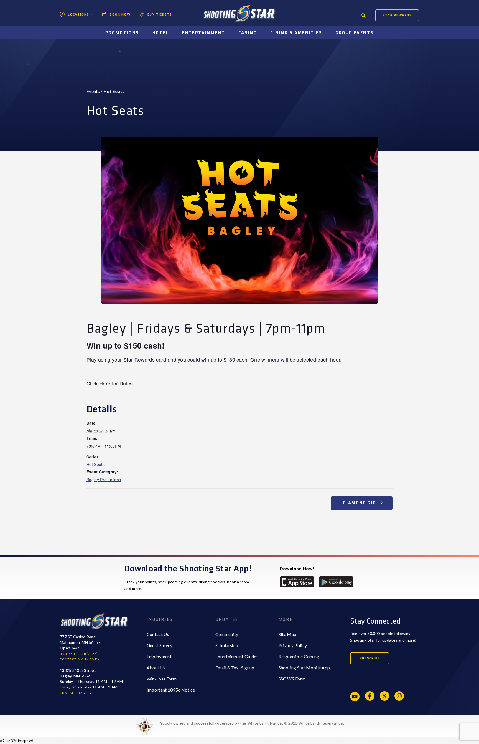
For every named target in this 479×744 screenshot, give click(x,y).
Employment (159, 656)
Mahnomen (78, 37)
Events (93, 91)
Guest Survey (160, 645)
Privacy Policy (293, 645)
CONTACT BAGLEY (76, 693)
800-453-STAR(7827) (79, 654)
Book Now (120, 14)
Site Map (288, 634)
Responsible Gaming (299, 656)
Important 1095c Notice (171, 689)
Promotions (122, 33)
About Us (156, 667)
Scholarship (226, 645)
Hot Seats (95, 464)
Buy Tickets (159, 14)
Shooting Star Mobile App (304, 667)
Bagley (73, 26)
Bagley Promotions (103, 479)
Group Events (354, 33)
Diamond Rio (360, 503)
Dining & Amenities (296, 33)
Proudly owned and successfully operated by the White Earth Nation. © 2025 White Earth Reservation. (251, 723)
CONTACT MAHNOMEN (80, 659)
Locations (78, 14)
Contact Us (158, 634)
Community (226, 634)
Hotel (160, 33)
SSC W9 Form (292, 678)
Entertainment (203, 33)
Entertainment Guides (236, 656)
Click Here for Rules (109, 383)
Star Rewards (397, 15)
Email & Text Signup (234, 667)
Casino (247, 33)
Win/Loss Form (162, 678)
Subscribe (370, 658)
